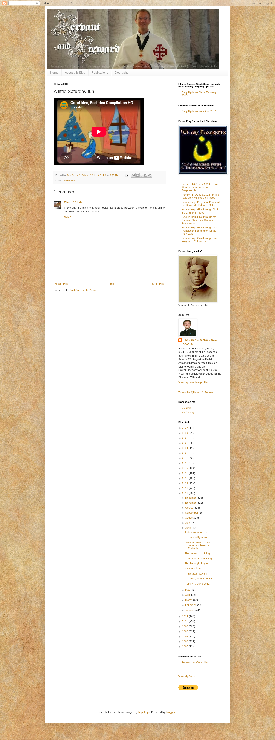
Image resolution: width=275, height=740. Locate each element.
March (189, 600)
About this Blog (75, 72)
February (190, 605)
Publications (100, 72)
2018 (185, 463)
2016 (185, 473)
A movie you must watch (199, 578)
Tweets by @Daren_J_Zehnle (195, 392)
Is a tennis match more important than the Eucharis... (198, 545)
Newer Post (61, 283)
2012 (185, 493)
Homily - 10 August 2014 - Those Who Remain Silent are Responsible (201, 187)
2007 (185, 636)
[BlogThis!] (137, 175)
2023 (185, 438)
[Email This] (133, 175)
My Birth (186, 407)
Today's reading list (196, 532)
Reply (67, 216)
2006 (185, 641)
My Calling (188, 412)
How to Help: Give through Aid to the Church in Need (200, 211)
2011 (185, 616)
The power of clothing (197, 553)
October (190, 507)
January (190, 610)
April (188, 594)
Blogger (170, 712)
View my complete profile (193, 382)
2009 (185, 626)
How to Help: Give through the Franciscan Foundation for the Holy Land (199, 230)
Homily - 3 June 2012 (197, 583)
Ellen (67, 202)
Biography (121, 72)
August (189, 517)
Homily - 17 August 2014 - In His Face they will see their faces (200, 196)
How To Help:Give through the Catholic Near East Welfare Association (199, 220)
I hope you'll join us (196, 537)
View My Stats (186, 676)
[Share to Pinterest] (150, 175)
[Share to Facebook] (146, 175)
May (188, 589)
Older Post (158, 283)
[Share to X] (141, 175)
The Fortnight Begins (197, 563)
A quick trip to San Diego (199, 558)
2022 (185, 442)
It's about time (193, 568)
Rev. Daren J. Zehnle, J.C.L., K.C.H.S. (200, 342)
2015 (185, 478)
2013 (185, 488)
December (191, 497)
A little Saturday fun (196, 573)
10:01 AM (76, 202)
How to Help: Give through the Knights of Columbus (199, 240)
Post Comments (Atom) (83, 290)
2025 (185, 427)
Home (54, 72)
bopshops (144, 712)
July (188, 522)
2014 (185, 483)
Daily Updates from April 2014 (199, 111)
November (191, 502)
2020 (185, 453)
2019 (185, 458)
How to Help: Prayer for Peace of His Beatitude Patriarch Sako (201, 204)
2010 (185, 621)
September (192, 512)
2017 (185, 468)
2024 (185, 433)
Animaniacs (69, 180)
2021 (185, 448)
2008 (185, 631)
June (188, 527)
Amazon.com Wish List (195, 662)
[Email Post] (126, 175)
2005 (185, 646)
